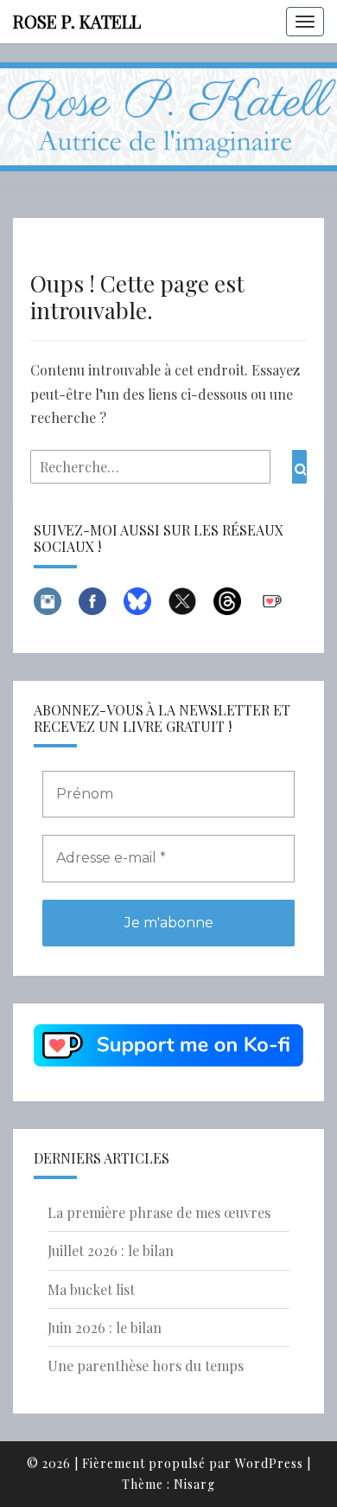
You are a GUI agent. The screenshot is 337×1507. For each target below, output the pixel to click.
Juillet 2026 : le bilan (111, 1250)
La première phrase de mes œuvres (159, 1212)
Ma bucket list (91, 1289)
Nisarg (194, 1484)
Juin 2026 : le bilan (105, 1327)
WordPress (269, 1463)
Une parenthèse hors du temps (146, 1365)
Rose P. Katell (77, 21)
